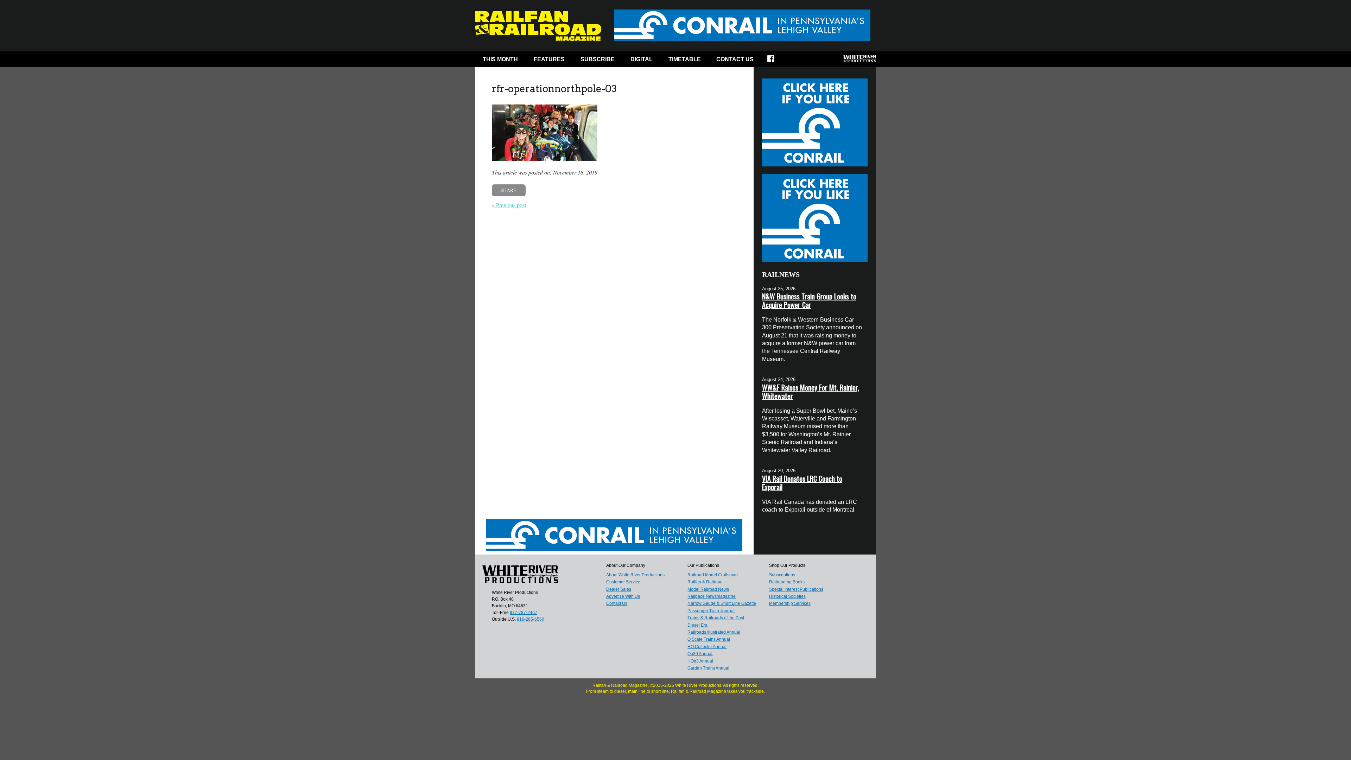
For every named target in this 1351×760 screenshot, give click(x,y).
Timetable (684, 59)
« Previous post (509, 205)
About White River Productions (635, 574)
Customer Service (623, 582)
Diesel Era (697, 625)
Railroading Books (787, 582)
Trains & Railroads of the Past (715, 617)
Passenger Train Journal (711, 610)
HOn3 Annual (700, 661)
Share (508, 190)
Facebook (775, 60)
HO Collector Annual (707, 646)
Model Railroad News (708, 589)
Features (549, 59)
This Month (500, 59)
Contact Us (735, 59)
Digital (641, 59)
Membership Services (790, 603)
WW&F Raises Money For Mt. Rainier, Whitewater (810, 391)
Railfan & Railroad (705, 582)
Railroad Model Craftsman (712, 574)
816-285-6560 (530, 619)
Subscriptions (782, 574)
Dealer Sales (618, 589)
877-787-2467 (523, 612)
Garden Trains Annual (708, 668)
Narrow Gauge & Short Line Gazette (721, 603)
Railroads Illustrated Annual (713, 632)
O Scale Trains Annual (708, 639)
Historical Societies (787, 596)
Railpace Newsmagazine (711, 596)
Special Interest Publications (796, 589)
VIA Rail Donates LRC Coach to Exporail (802, 482)
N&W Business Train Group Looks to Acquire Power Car (809, 300)
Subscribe (598, 59)
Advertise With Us (623, 596)
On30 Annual (699, 653)
